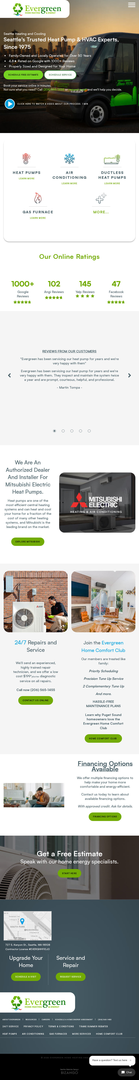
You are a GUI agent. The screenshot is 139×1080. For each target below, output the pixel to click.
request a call (78, 89)
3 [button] (71, 430)
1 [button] (54, 430)
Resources (31, 1020)
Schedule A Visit (26, 977)
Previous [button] (9, 375)
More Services (81, 1034)
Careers (46, 1020)
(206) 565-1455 (53, 89)
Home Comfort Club (109, 1034)
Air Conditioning (33, 1034)
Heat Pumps (10, 1034)
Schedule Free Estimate (23, 75)
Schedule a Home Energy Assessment (74, 1020)
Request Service (70, 977)
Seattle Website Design (69, 1069)
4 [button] (80, 430)
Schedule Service (60, 75)
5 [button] (89, 430)
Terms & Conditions (61, 1026)
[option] (69, 371)
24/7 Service (11, 1026)
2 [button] (63, 430)
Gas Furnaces (58, 1034)
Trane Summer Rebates (93, 1026)
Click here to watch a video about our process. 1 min (52, 104)
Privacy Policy (33, 1026)
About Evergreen (11, 1020)
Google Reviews (23, 294)
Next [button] (129, 375)
